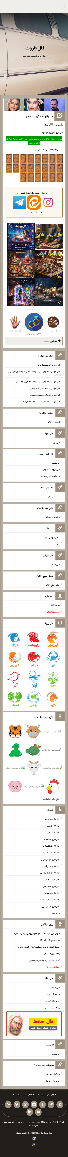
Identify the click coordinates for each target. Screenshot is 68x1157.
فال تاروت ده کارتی (51, 886)
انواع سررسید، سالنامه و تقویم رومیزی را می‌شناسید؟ (36, 933)
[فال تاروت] (49, 237)
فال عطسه (55, 1053)
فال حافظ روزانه (53, 994)
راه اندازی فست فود (51, 953)
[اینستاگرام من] (34, 1104)
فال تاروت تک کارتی (51, 845)
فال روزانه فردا (53, 1080)
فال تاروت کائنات (52, 839)
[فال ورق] (21, 293)
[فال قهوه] (49, 265)
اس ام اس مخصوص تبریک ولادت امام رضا (41, 401)
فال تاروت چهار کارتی (50, 859)
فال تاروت (34, 48)
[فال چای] (49, 293)
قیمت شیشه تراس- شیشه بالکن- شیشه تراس (39, 946)
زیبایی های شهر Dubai (50, 940)
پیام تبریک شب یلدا (51, 1007)
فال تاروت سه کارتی (51, 852)
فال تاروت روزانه (52, 819)
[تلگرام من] (51, 1104)
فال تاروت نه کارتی (51, 879)
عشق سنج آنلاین (52, 584)
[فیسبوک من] (42, 1104)
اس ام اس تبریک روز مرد (49, 364)
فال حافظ (56, 987)
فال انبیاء (56, 442)
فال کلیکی (55, 564)
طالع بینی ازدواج (53, 516)
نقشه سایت (21, 1132)
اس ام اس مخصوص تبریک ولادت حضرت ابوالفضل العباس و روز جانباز (35, 373)
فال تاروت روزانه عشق (50, 899)
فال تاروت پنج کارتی (51, 866)
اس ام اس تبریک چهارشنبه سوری (45, 394)
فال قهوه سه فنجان (51, 469)
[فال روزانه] (21, 237)
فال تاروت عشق (52, 892)
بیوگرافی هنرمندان (51, 1074)
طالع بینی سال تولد (51, 798)
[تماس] (25, 1104)
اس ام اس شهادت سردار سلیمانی (45, 388)
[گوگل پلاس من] (8, 1104)
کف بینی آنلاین (53, 496)
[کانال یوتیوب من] (38, 1112)
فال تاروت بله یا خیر (51, 906)
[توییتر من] (17, 1104)
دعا (58, 544)
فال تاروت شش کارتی (50, 872)
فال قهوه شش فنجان (50, 476)
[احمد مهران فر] (54, 105)
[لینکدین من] (29, 1112)
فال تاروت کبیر (53, 825)
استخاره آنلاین (53, 422)
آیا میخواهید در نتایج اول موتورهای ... (43, 960)
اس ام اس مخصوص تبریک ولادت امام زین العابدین (38, 381)
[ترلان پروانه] (34, 105)
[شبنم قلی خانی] (14, 105)
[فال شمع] (21, 265)
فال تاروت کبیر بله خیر (38, 116)
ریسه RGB (55, 605)
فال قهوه (56, 462)
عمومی (47, 341)
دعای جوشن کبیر (52, 537)
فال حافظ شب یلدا (52, 1000)
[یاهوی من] (59, 1104)
